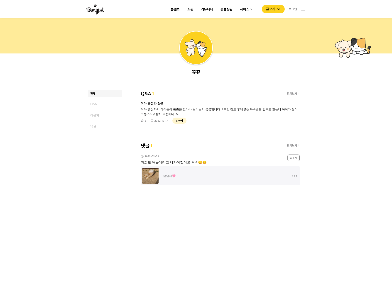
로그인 (293, 9)
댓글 (93, 126)
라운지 (94, 115)
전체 (92, 93)
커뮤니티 (207, 9)
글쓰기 (270, 9)
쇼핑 (190, 9)
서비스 (244, 9)
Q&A (93, 104)
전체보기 (292, 93)
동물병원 (226, 9)
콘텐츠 (175, 9)
